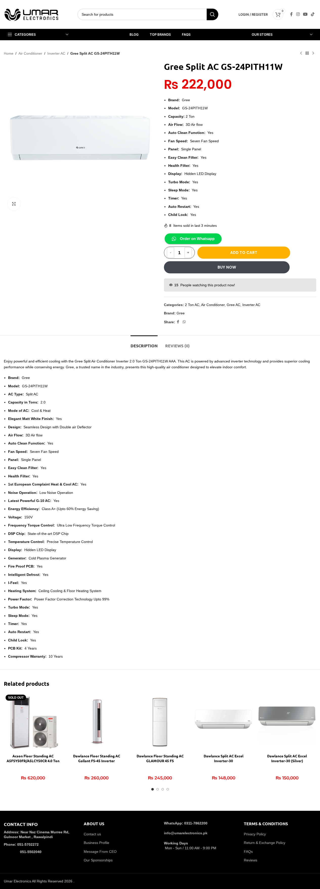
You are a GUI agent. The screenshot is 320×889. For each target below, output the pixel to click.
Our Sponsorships (98, 860)
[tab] (144, 343)
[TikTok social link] (312, 14)
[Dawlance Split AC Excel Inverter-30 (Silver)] (287, 722)
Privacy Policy (255, 834)
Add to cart (243, 252)
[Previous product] (301, 53)
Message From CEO (100, 852)
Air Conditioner (30, 53)
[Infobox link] (40, 841)
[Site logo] (31, 14)
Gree (181, 313)
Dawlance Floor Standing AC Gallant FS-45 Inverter (96, 758)
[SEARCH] (212, 14)
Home (8, 53)
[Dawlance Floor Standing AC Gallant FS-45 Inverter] (96, 722)
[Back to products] (307, 53)
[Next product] (313, 53)
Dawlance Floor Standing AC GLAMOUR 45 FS (160, 758)
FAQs (248, 852)
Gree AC (233, 305)
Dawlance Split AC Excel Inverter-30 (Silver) (287, 758)
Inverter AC (56, 53)
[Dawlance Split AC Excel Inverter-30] (223, 722)
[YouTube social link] (305, 14)
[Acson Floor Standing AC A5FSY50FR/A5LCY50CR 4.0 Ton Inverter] (33, 722)
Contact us (92, 834)
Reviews (250, 860)
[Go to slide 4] (167, 789)
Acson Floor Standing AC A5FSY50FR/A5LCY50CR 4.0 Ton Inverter (33, 761)
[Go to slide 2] (157, 789)
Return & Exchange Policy (264, 843)
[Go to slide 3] (162, 789)
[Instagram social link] (297, 14)
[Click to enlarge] (14, 203)
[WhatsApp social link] (184, 321)
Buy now (227, 267)
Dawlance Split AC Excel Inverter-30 (223, 758)
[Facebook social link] (291, 14)
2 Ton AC (192, 305)
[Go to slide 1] (152, 789)
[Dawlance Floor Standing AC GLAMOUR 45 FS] (160, 722)
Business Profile (96, 843)
